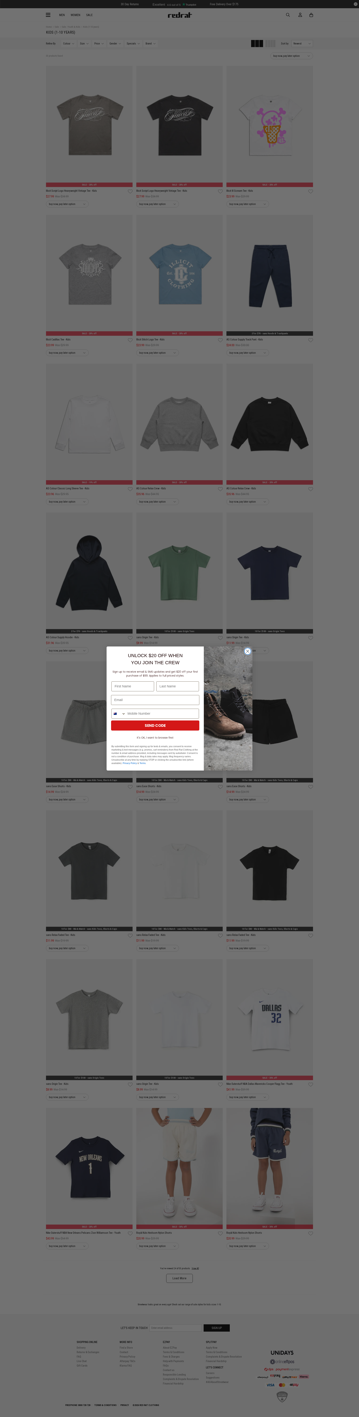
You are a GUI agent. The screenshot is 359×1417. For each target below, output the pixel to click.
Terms (142, 763)
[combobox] (119, 713)
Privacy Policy (130, 763)
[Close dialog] (247, 651)
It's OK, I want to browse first (155, 738)
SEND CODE (155, 725)
